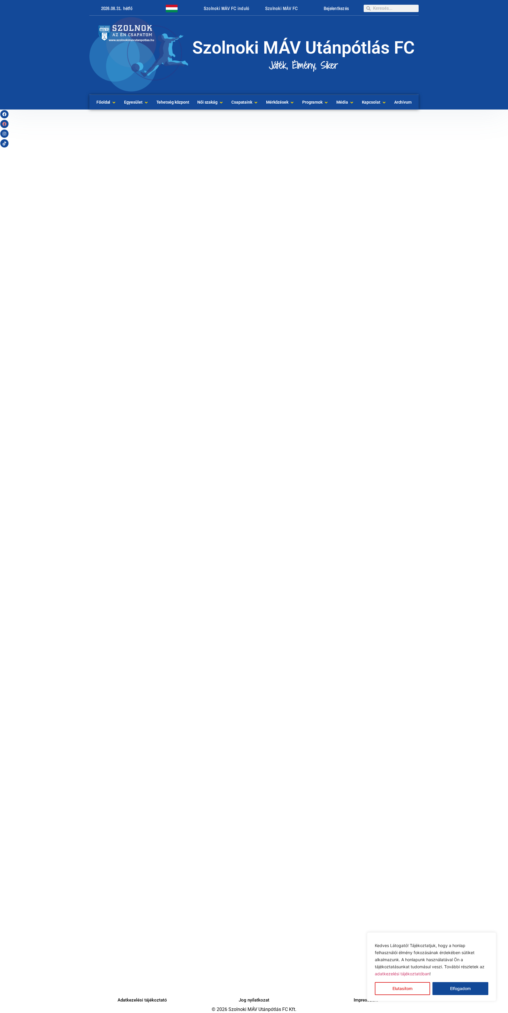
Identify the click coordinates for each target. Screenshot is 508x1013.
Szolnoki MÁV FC (281, 8)
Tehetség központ (172, 102)
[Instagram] (4, 134)
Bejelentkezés (336, 8)
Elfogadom (460, 988)
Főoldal (103, 102)
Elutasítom (402, 988)
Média (342, 102)
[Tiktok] (4, 143)
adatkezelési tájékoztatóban (402, 973)
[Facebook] (4, 114)
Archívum (403, 102)
